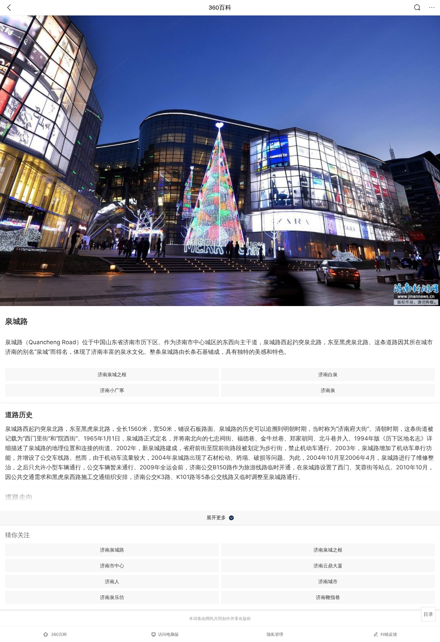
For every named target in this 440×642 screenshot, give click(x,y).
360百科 (220, 7)
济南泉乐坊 (112, 597)
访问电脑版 (168, 634)
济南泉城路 (112, 550)
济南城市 (328, 581)
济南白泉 (328, 374)
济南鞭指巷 (328, 597)
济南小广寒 (112, 390)
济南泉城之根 (112, 374)
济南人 (112, 581)
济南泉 (328, 390)
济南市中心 (112, 565)
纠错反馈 (389, 634)
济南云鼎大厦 (328, 565)
